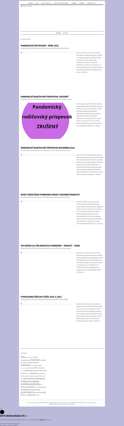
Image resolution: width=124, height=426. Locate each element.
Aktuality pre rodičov (47, 48)
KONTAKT (82, 3)
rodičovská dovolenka (36, 378)
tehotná (32, 387)
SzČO (41, 384)
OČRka (36, 368)
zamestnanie (35, 390)
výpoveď (43, 387)
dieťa (23, 357)
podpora (23, 373)
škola (26, 395)
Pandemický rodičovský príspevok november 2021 (48, 147)
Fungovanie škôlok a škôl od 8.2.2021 (41, 296)
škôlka (30, 395)
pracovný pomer (41, 373)
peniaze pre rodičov (37, 370)
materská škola (33, 362)
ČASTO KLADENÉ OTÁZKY (61, 3)
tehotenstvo (25, 387)
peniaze (28, 370)
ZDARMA (74, 3)
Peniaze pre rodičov (63, 48)
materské (25, 365)
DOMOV (31, 3)
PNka (45, 370)
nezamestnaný (24, 368)
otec (32, 368)
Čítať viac (85, 72)
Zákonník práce (37, 392)
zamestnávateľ (26, 392)
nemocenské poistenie (36, 365)
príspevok (35, 376)
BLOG (37, 3)
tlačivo (36, 387)
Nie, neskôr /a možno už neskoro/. (9, 425)
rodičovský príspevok (30, 381)
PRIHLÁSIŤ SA (91, 3)
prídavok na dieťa (28, 376)
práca (22, 376)
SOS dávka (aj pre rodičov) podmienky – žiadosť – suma (50, 245)
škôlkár (38, 395)
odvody (29, 368)
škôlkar (34, 395)
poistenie (28, 373)
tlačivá (39, 387)
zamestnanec (26, 390)
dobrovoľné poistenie (29, 357)
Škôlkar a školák (63, 299)
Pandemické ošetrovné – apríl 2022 (40, 45)
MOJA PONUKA (46, 3)
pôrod (39, 376)
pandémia (22, 370)
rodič (25, 378)
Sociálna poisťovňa (30, 384)
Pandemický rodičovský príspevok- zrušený (44, 96)
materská (35, 359)
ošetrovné (41, 368)
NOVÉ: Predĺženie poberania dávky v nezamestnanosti (50, 194)
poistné (33, 373)
